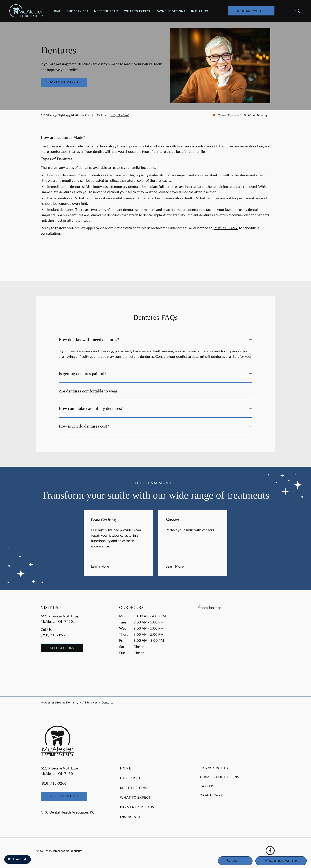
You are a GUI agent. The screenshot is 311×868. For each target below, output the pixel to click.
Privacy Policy (214, 768)
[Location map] (234, 643)
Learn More (100, 566)
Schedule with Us (251, 10)
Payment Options (170, 11)
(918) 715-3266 (119, 115)
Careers (208, 786)
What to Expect (137, 11)
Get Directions (62, 648)
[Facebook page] (270, 850)
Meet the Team (106, 11)
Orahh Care (211, 795)
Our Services (77, 11)
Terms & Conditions (219, 777)
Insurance (200, 11)
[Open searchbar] (298, 11)
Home (56, 11)
